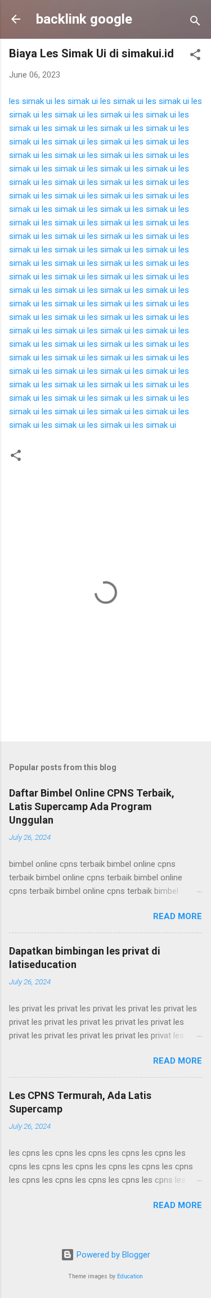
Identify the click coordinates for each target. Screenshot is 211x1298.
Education (130, 1276)
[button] (195, 56)
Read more (177, 916)
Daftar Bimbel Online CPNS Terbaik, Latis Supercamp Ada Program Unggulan (91, 806)
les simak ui (30, 101)
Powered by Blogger (112, 1255)
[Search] (195, 23)
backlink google (84, 19)
